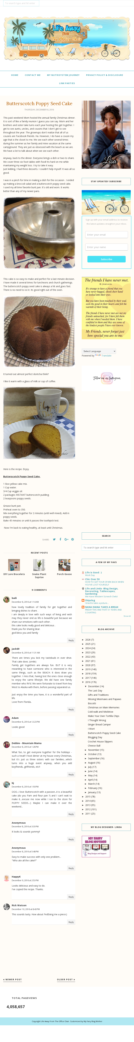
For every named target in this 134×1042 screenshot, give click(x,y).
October (92, 754)
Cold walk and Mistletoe (100, 711)
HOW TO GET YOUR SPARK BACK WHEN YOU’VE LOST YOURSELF (104, 583)
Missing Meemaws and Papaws (104, 699)
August (91, 762)
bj (13, 782)
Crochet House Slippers (100, 741)
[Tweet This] (54, 539)
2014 (88, 800)
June (90, 771)
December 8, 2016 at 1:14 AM (25, 602)
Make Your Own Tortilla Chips (103, 715)
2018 (88, 673)
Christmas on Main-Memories (103, 707)
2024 (88, 648)
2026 (88, 639)
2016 (88, 682)
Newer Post (14, 979)
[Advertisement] (106, 420)
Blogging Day (95, 737)
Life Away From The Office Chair (55, 1021)
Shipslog (90, 600)
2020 (88, 665)
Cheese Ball (94, 745)
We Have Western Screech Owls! (101, 596)
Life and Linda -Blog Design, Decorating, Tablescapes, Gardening (101, 591)
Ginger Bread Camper (99, 724)
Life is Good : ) (93, 572)
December (93, 686)
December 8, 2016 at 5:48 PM (25, 851)
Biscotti (92, 703)
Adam (15, 717)
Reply (71, 640)
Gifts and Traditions (98, 694)
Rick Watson (19, 905)
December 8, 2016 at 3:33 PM (25, 826)
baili (14, 598)
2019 (88, 669)
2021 (88, 660)
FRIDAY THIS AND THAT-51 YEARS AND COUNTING (103, 611)
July (90, 766)
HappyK (16, 876)
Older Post (65, 979)
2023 (88, 652)
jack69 (15, 648)
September (94, 758)
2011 (88, 813)
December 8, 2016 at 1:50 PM (25, 786)
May (90, 775)
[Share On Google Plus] (66, 539)
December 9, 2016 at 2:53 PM (25, 880)
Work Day (90, 575)
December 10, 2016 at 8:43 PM (26, 909)
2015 (88, 796)
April (90, 779)
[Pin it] (72, 539)
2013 (88, 805)
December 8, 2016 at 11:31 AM (26, 652)
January (92, 792)
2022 (88, 656)
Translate (106, 355)
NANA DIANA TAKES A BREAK (101, 607)
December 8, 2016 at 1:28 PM (25, 747)
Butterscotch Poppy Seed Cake (104, 733)
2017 (88, 677)
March (91, 783)
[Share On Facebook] (60, 539)
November (93, 749)
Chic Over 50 (92, 579)
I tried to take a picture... (97, 603)
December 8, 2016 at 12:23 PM (26, 721)
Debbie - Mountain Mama (27, 743)
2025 (88, 643)
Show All (127, 616)
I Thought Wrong (97, 720)
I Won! (91, 728)
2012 (88, 809)
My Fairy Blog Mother (93, 1021)
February (92, 788)
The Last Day (95, 690)
